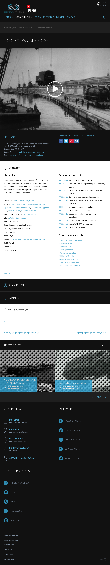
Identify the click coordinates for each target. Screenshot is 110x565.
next (91, 333)
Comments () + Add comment (70, 136)
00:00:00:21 (63, 180)
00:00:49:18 (63, 227)
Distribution (9, 545)
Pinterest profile (73, 430)
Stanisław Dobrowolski (21, 208)
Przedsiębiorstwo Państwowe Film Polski (29, 239)
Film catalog (9, 559)
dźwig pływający (24, 155)
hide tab (7, 273)
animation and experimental (49, 17)
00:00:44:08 (63, 221)
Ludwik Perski (18, 201)
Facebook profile (73, 421)
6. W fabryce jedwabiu (67, 253)
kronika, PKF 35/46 (26, 28)
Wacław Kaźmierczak (17, 218)
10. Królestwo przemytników (69, 266)
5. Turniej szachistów (67, 250)
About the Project (11, 535)
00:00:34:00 (63, 211)
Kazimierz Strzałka (19, 204)
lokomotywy (12, 155)
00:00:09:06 (63, 190)
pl (104, 4)
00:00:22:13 (63, 200)
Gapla (12, 501)
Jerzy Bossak (30, 201)
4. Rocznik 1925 (65, 247)
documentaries (24, 17)
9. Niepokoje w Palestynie (69, 262)
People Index (9, 554)
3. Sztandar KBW (65, 243)
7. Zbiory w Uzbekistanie (68, 256)
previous (22, 333)
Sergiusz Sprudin (29, 214)
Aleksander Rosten (28, 211)
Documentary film (10, 28)
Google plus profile (74, 439)
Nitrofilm (14, 520)
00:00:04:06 (63, 184)
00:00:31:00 (63, 207)
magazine (72, 17)
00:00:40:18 (63, 214)
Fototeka (14, 492)
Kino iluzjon (16, 511)
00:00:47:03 (63, 224)
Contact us (8, 549)
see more (98, 396)
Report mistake (88, 136)
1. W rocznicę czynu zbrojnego (70, 240)
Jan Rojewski (36, 208)
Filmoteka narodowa (20, 483)
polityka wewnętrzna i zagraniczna (32, 152)
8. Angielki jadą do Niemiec (69, 259)
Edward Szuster (14, 211)
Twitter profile (72, 458)
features (8, 17)
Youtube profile (72, 449)
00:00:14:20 (63, 197)
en (99, 4)
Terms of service (11, 540)
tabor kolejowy (37, 155)
